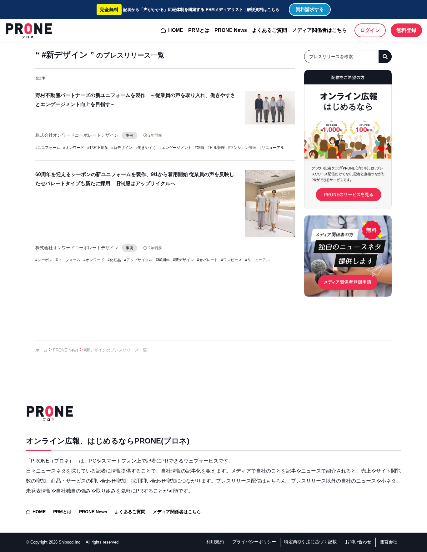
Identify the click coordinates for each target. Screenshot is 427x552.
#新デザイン (121, 147)
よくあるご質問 (269, 30)
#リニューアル (271, 147)
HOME (175, 30)
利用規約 (215, 541)
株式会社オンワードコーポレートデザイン (76, 135)
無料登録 (406, 30)
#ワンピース (231, 260)
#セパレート (207, 260)
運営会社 (388, 541)
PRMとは (198, 30)
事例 (129, 135)
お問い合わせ (358, 541)
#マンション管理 (242, 147)
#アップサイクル (138, 260)
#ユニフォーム (47, 147)
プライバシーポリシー (254, 541)
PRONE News (230, 30)
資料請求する (310, 9)
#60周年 (163, 260)
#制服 (199, 147)
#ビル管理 (216, 147)
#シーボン (44, 260)
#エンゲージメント (175, 147)
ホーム (41, 350)
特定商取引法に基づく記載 (310, 541)
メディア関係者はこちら (319, 30)
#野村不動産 (97, 147)
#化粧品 (114, 260)
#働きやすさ (145, 147)
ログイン (370, 30)
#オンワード (73, 147)
